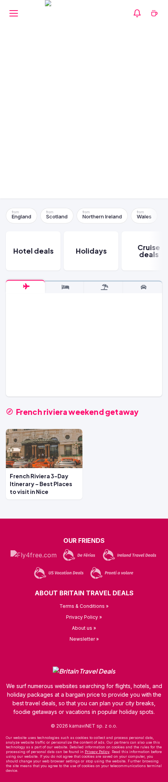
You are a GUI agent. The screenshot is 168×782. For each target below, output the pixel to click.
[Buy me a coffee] (154, 13)
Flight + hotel (103, 287)
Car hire (142, 287)
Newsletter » (84, 639)
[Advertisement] (84, 114)
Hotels (64, 287)
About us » (84, 628)
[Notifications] (137, 13)
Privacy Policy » (84, 617)
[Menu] (13, 13)
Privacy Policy (97, 752)
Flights (25, 286)
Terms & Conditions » (84, 606)
